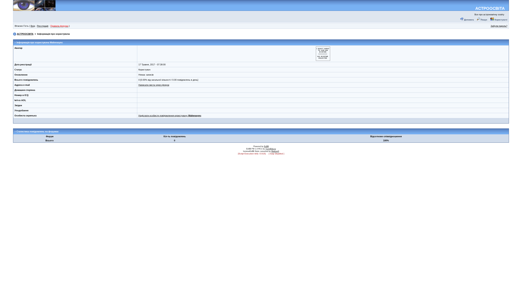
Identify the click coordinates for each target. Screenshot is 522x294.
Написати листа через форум (153, 85)
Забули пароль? (499, 26)
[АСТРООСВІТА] (34, 9)
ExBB (266, 146)
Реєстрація (42, 26)
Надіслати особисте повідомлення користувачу (169, 115)
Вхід (33, 26)
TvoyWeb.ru (270, 149)
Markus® (275, 151)
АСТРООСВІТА (490, 8)
